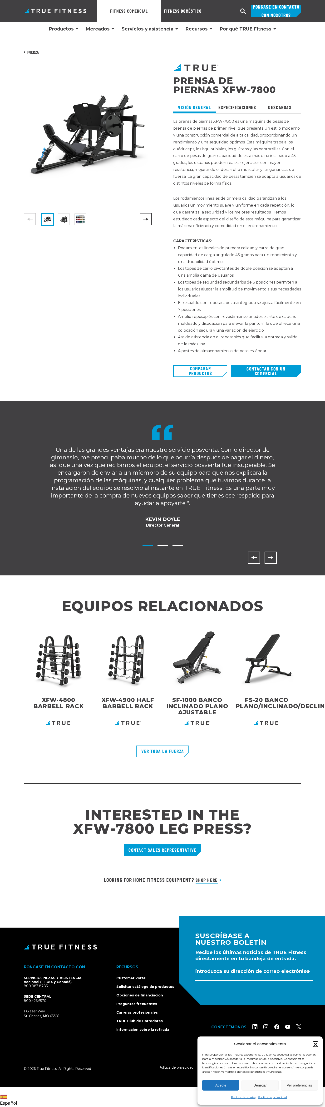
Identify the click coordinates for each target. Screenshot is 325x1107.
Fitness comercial (129, 11)
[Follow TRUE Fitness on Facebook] (276, 1026)
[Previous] (254, 558)
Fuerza (33, 52)
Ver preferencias (299, 1085)
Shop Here (206, 880)
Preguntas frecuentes (136, 1004)
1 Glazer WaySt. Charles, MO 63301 (47, 1013)
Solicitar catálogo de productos (145, 987)
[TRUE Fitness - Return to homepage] (162, 947)
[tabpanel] (237, 241)
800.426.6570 (35, 1001)
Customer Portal (131, 978)
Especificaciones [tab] (237, 107)
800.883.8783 (36, 986)
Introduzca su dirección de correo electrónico (252, 971)
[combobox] (10, 1097)
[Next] (146, 219)
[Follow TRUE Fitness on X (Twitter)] (298, 1026)
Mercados (98, 29)
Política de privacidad (272, 1097)
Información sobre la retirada (142, 1029)
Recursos (196, 29)
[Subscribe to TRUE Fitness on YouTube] (287, 1026)
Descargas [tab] (279, 107)
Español (8, 1103)
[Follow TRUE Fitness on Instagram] (265, 1026)
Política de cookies (243, 1097)
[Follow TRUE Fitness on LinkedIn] (254, 1026)
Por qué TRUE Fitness (245, 29)
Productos (61, 29)
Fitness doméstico (183, 11)
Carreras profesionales (137, 1012)
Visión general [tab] (194, 107)
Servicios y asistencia (147, 29)
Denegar (260, 1085)
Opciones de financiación (139, 995)
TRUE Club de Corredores (139, 1021)
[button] (315, 1043)
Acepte (220, 1085)
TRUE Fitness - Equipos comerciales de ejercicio (55, 11)
